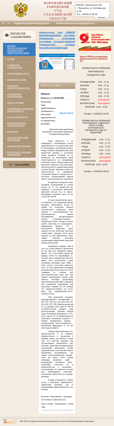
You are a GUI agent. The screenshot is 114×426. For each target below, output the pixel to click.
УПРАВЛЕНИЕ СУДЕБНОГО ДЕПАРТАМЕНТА (20, 110)
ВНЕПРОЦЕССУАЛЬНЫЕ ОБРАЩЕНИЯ (19, 153)
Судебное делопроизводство (32, 23)
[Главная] (3, 23)
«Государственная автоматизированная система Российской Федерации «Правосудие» (61, 421)
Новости (45, 93)
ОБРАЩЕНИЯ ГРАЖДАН (19, 146)
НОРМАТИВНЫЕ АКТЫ (18, 73)
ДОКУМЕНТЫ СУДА (16, 80)
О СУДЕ (11, 59)
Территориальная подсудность (75, 23)
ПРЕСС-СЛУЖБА (15, 103)
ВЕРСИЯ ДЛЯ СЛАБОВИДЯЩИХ (20, 35)
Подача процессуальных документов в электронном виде (18, 49)
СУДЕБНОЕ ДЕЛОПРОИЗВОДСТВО (18, 87)
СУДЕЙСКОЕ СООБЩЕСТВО (14, 66)
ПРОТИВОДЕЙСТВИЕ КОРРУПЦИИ (17, 139)
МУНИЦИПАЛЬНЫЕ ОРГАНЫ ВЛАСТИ (16, 124)
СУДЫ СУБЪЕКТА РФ (17, 117)
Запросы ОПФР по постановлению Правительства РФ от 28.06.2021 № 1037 (94, 58)
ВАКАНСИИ (12, 131)
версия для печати (69, 113)
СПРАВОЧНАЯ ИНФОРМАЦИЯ (14, 95)
